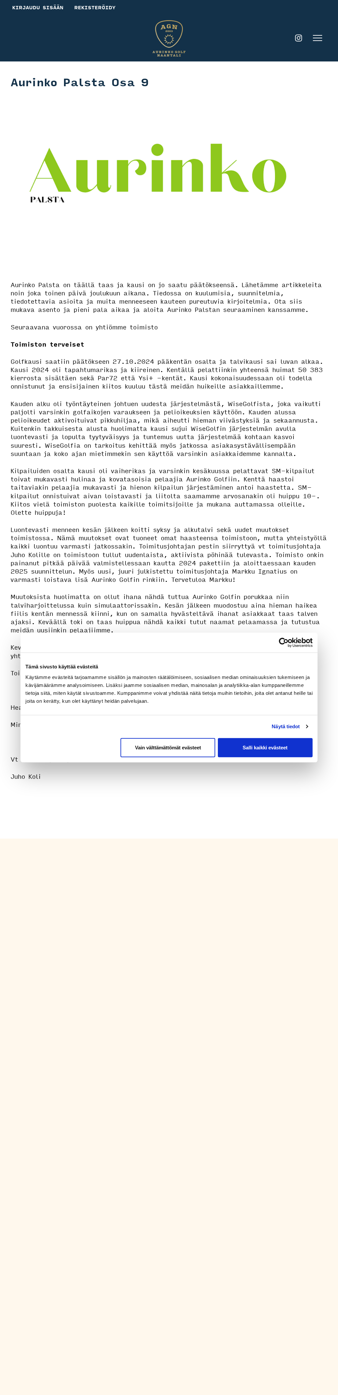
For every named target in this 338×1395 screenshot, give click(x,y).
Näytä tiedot (286, 726)
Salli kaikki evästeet (265, 747)
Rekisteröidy (95, 7)
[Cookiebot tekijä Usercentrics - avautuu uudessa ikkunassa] (284, 643)
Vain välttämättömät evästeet (168, 747)
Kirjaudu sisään (37, 7)
